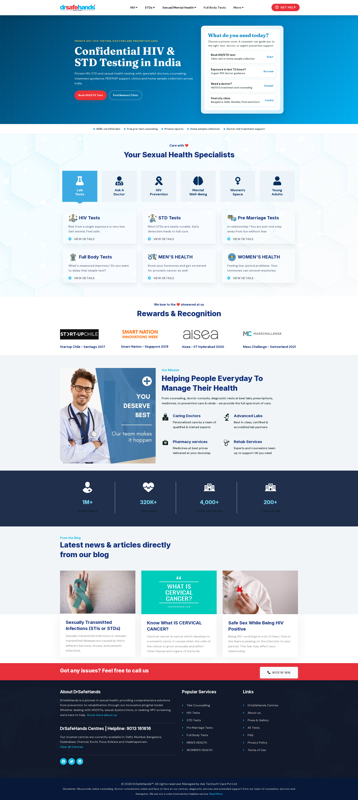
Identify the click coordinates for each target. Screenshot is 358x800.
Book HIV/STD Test (90, 95)
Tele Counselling (198, 705)
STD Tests (194, 720)
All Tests (254, 728)
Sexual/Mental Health (178, 7)
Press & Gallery (258, 720)
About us (254, 713)
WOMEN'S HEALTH (199, 750)
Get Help (288, 7)
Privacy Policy (257, 743)
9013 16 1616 (281, 672)
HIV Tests (193, 713)
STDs (149, 7)
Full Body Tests (215, 7)
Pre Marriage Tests (200, 728)
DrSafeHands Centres (263, 705)
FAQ (250, 735)
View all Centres (71, 747)
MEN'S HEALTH (197, 743)
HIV (132, 7)
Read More (216, 794)
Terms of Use (257, 750)
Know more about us (102, 715)
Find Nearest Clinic (125, 95)
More (237, 7)
